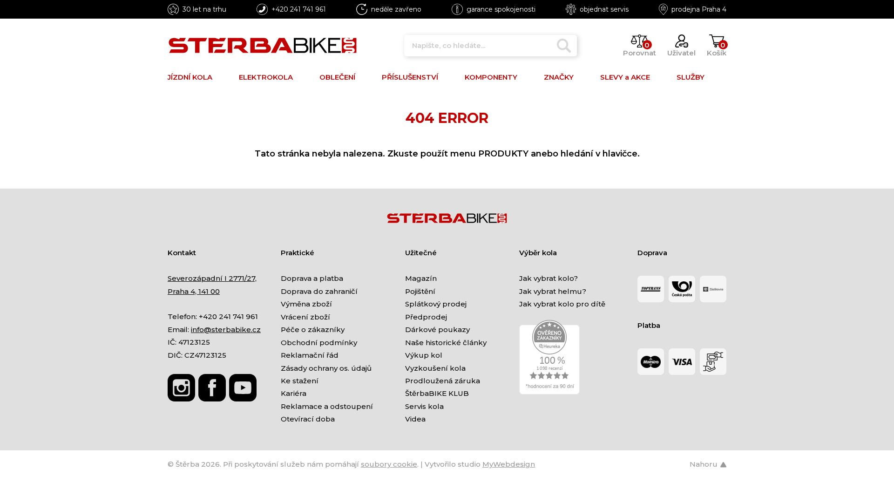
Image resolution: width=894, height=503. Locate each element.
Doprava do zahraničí (319, 291)
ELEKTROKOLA (266, 77)
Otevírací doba (308, 419)
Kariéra (293, 393)
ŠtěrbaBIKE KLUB (437, 393)
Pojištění (420, 291)
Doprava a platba (312, 278)
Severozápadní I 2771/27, (212, 278)
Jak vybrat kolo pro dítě (562, 303)
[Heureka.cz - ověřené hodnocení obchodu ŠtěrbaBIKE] (549, 356)
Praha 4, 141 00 (194, 291)
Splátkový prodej (436, 303)
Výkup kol (423, 355)
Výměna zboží (306, 303)
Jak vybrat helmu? (552, 291)
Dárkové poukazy (437, 329)
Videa (415, 419)
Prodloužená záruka (442, 380)
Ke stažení (299, 380)
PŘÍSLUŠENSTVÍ (410, 77)
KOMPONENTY (491, 77)
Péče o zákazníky (313, 329)
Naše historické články (446, 342)
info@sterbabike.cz (226, 329)
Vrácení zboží (305, 317)
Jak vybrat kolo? (548, 278)
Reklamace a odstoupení (327, 406)
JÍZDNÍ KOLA (190, 77)
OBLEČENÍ (337, 77)
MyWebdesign (508, 464)
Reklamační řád (310, 355)
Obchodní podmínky (319, 342)
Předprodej (426, 317)
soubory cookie (389, 464)
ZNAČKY (559, 77)
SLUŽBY (690, 77)
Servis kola (424, 406)
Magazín (421, 278)
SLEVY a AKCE (625, 77)
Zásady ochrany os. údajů (326, 368)
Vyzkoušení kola (435, 368)
